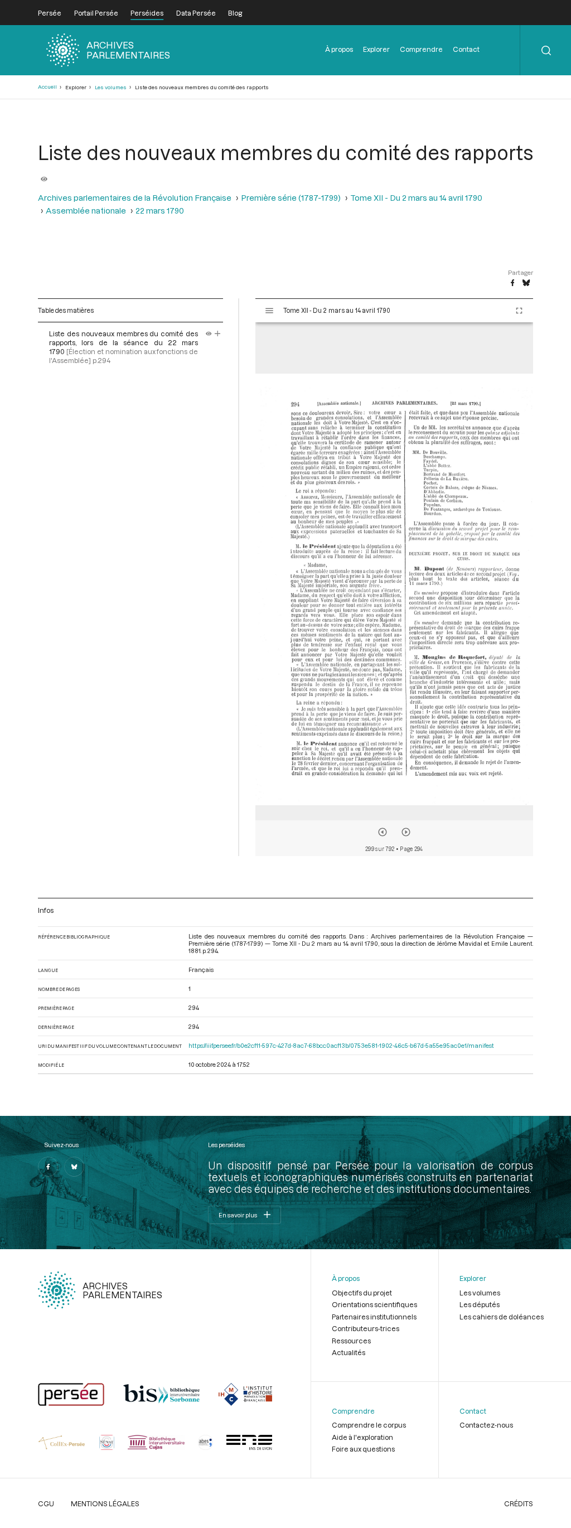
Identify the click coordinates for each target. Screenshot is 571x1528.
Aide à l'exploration (362, 1437)
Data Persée (196, 13)
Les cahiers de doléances (501, 1317)
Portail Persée (96, 13)
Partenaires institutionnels (374, 1317)
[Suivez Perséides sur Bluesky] (74, 1167)
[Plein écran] (519, 310)
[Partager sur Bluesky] (526, 283)
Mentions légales (105, 1503)
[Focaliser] (218, 333)
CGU (46, 1503)
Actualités (348, 1352)
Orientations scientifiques (374, 1304)
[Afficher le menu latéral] (269, 310)
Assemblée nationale (86, 210)
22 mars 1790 (160, 210)
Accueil (47, 87)
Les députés (479, 1304)
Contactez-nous (486, 1425)
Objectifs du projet (362, 1293)
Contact (466, 49)
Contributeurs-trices (365, 1328)
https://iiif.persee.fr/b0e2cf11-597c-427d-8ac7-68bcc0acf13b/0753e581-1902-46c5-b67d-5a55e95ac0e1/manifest (341, 1045)
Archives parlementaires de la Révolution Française (134, 197)
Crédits (518, 1503)
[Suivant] (406, 832)
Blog (235, 13)
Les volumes (111, 87)
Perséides (146, 13)
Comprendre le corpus (369, 1425)
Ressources (351, 1341)
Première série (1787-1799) (291, 197)
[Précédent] (382, 832)
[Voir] (44, 174)
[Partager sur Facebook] (512, 283)
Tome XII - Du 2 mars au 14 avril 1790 (416, 197)
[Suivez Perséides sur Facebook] (48, 1167)
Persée (49, 13)
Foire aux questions (363, 1449)
